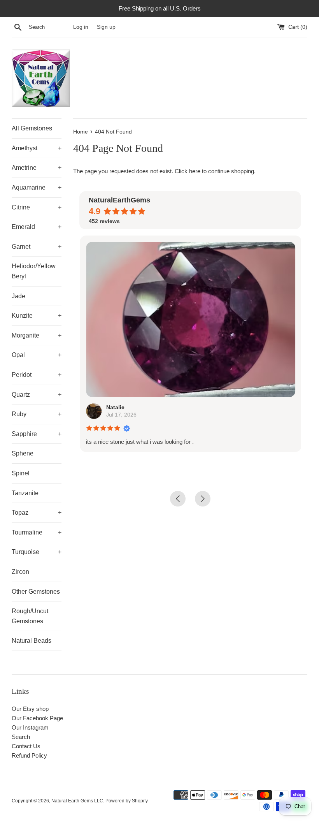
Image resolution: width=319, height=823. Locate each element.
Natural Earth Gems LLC (77, 801)
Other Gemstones (36, 591)
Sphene (22, 453)
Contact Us (26, 746)
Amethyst (36, 148)
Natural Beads (31, 640)
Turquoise (36, 552)
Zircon (20, 571)
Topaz (36, 512)
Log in (80, 27)
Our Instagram (30, 727)
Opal (36, 355)
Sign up (106, 27)
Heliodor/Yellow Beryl (34, 271)
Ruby (36, 414)
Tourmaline (36, 532)
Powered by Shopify (126, 801)
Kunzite (36, 315)
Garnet (36, 246)
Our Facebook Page (37, 718)
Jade (18, 296)
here (194, 171)
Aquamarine (36, 187)
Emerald (36, 226)
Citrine (36, 207)
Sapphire (36, 434)
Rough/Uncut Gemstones (30, 616)
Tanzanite (25, 493)
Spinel (21, 473)
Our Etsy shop (30, 708)
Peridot (36, 374)
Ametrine (36, 167)
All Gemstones (32, 128)
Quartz (36, 394)
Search (21, 736)
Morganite (36, 335)
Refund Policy (29, 755)
